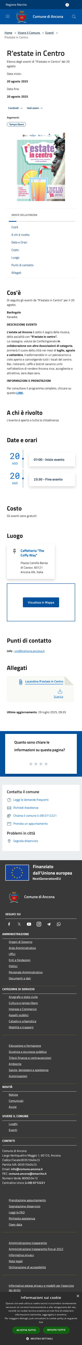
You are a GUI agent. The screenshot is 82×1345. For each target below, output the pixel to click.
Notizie (13, 1094)
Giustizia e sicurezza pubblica (28, 1051)
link (41, 1322)
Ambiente (15, 1064)
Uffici (12, 954)
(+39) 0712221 (35, 1182)
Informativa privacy (21, 1255)
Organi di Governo (20, 942)
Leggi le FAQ (17, 1212)
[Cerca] (74, 16)
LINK (19, 392)
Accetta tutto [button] (26, 1330)
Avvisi (13, 1106)
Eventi (49, 32)
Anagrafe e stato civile (23, 997)
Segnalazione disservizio (24, 1206)
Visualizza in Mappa (41, 602)
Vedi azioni (33, 108)
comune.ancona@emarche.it (28, 1173)
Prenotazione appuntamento (27, 1200)
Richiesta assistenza (22, 1218)
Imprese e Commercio (23, 1009)
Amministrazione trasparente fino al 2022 (36, 1249)
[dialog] (41, 1318)
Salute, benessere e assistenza (28, 1070)
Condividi (13, 108)
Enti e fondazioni (20, 960)
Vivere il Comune (29, 32)
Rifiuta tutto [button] (56, 1330)
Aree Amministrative (22, 948)
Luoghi (13, 1124)
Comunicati (16, 1100)
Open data (15, 1224)
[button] (41, 1338)
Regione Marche (16, 4)
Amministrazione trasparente (28, 1243)
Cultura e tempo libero (23, 1003)
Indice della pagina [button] (24, 215)
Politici (13, 966)
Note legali (16, 1261)
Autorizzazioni (18, 1076)
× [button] (77, 1296)
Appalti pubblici (19, 1015)
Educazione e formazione (25, 1045)
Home (8, 32)
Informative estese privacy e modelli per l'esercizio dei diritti (41, 1287)
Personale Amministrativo (26, 972)
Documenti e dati (20, 978)
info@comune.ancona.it (27, 1169)
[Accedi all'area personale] (67, 4)
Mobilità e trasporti (21, 1027)
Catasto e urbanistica (22, 1021)
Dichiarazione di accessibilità (27, 1267)
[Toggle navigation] (7, 16)
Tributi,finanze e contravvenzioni (30, 1057)
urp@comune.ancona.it (29, 651)
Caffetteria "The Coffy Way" (32, 553)
